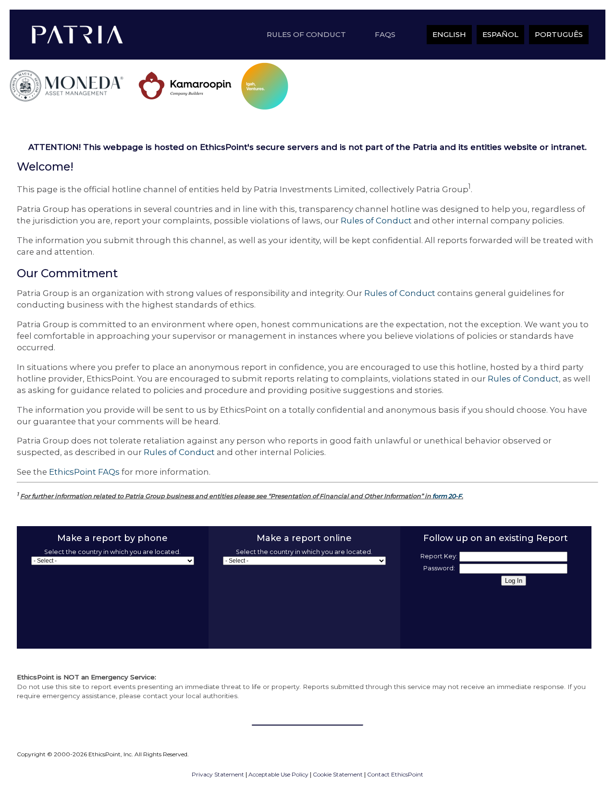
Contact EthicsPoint (395, 774)
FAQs (385, 34)
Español (500, 34)
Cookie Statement (338, 774)
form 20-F (447, 496)
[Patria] (78, 34)
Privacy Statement (218, 774)
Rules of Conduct (306, 34)
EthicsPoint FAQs (84, 472)
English (449, 34)
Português (559, 34)
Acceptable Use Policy (278, 774)
